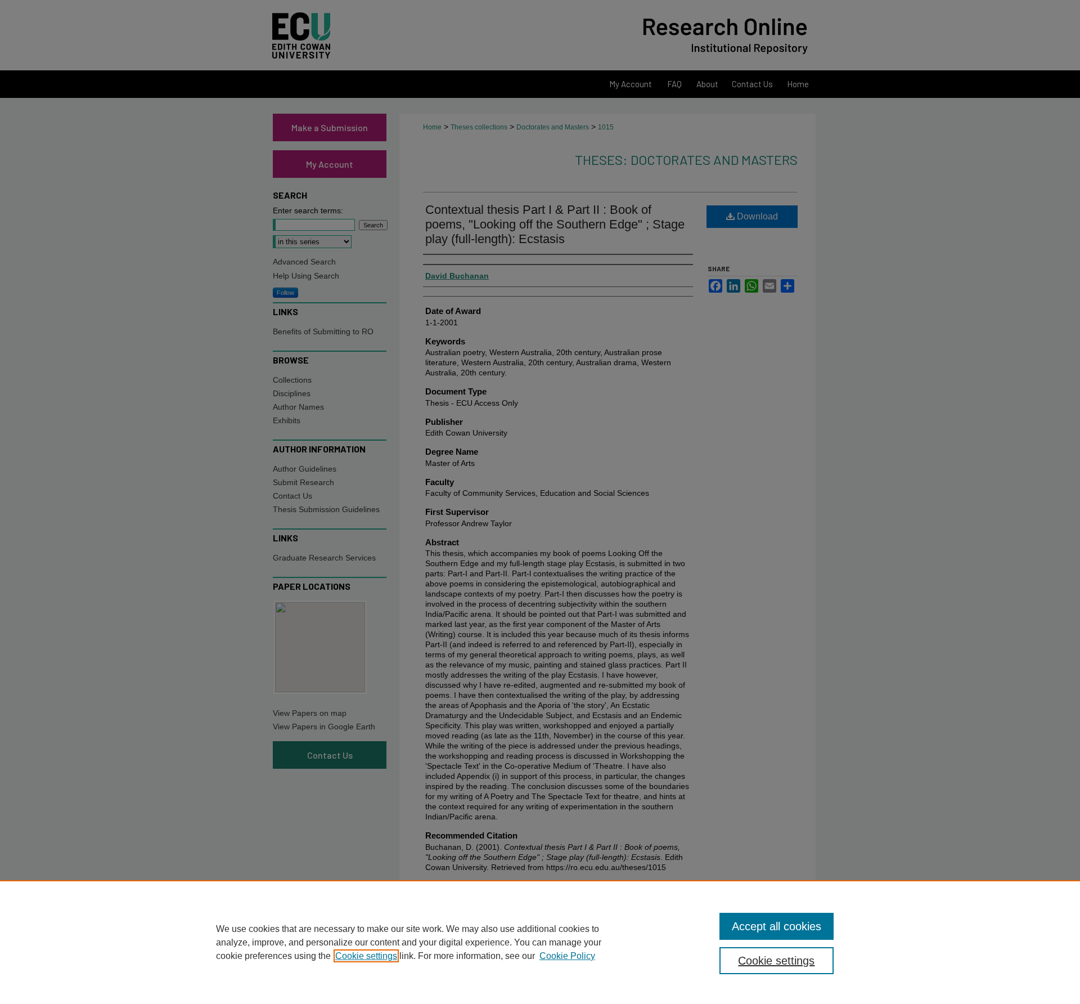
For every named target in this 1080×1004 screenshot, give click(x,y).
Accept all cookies (776, 926)
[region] (540, 942)
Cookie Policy (567, 956)
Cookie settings (366, 956)
